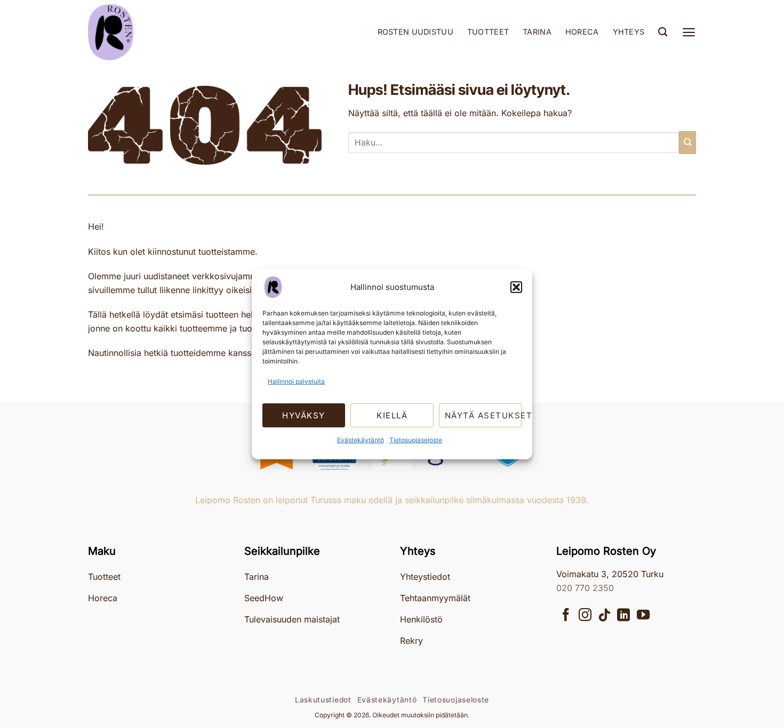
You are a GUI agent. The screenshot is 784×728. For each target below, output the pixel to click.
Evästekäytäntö (360, 440)
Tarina (537, 31)
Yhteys (629, 31)
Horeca (582, 31)
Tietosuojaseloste (415, 440)
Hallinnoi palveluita (296, 381)
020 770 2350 (585, 588)
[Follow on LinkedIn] (623, 616)
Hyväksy (303, 415)
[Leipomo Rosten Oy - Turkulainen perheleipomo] (141, 32)
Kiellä (392, 415)
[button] (516, 287)
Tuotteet (488, 31)
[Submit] (687, 142)
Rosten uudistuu (415, 31)
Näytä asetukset (483, 415)
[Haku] (662, 32)
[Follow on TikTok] (604, 616)
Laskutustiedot (323, 699)
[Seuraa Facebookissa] (565, 616)
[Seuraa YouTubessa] (643, 616)
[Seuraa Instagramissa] (585, 616)
